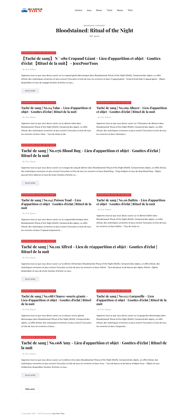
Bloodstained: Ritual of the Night (38, 53)
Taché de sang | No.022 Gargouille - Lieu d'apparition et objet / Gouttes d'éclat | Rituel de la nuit (131, 300)
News (99, 10)
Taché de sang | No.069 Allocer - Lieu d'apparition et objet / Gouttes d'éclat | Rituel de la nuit (131, 110)
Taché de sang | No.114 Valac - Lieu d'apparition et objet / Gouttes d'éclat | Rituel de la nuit (56, 110)
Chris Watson (30, 69)
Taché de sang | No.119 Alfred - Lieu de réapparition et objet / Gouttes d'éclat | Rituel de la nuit (89, 249)
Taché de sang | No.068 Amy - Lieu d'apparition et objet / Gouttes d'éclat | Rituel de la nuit (94, 345)
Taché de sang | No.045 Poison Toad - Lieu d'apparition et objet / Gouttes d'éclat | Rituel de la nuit (56, 204)
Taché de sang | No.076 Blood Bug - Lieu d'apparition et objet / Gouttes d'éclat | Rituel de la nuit (90, 153)
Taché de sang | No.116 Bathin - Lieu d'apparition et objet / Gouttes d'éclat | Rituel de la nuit (130, 202)
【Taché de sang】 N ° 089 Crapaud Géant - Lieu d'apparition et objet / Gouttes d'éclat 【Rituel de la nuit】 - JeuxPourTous (91, 61)
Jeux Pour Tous (58, 413)
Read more (30, 91)
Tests (109, 10)
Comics (78, 10)
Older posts (30, 389)
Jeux (89, 10)
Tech (130, 10)
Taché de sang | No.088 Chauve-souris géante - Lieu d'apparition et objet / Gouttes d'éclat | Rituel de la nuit (56, 300)
